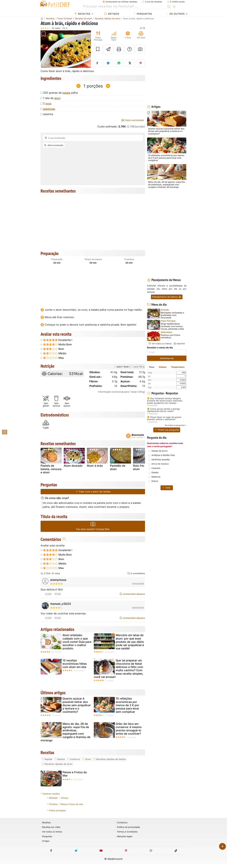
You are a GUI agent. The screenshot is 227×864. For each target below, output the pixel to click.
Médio (62, 353)
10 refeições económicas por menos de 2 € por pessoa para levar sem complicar (127, 705)
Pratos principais (57, 810)
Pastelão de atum (117, 467)
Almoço (64, 798)
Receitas (83, 13)
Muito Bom (65, 344)
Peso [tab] (151, 367)
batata (66, 92)
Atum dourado (73, 465)
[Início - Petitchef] (42, 18)
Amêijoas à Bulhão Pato (163, 455)
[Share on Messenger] (108, 63)
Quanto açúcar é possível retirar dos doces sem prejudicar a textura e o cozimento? (77, 705)
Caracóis (155, 468)
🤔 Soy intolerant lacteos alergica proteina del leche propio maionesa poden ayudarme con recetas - (164, 400)
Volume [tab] (163, 367)
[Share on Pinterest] (140, 63)
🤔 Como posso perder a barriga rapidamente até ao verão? (163, 410)
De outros (177, 13)
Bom (61, 348)
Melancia (155, 476)
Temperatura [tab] (177, 367)
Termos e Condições (127, 831)
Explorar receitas (51, 793)
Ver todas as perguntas (175, 425)
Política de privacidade (128, 827)
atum (57, 98)
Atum (88, 759)
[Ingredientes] (4, 432)
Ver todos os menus (161, 343)
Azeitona (75, 759)
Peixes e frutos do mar (71, 804)
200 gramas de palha (60, 92)
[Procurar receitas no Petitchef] (169, 6)
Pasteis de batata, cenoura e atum (51, 469)
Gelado (155, 472)
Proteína (53, 804)
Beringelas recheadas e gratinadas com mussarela (172, 315)
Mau (61, 357)
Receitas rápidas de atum (59, 764)
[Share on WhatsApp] (119, 63)
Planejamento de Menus (165, 296)
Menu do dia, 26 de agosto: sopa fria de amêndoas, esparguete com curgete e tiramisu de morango (65, 732)
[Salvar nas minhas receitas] (98, 49)
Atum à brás (95, 465)
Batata (61, 759)
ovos (48, 103)
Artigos (113, 13)
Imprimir (180, 343)
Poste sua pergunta (168, 429)
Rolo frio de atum (140, 467)
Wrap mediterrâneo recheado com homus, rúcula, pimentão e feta (172, 326)
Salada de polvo (159, 450)
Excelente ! (65, 340)
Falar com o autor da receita (94, 491)
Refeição (53, 798)
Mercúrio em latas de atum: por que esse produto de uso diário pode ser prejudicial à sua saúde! (130, 641)
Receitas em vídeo (51, 827)
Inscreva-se (167, 358)
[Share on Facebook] (97, 63)
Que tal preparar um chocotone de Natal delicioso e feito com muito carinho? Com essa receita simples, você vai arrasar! (118, 669)
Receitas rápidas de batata (111, 759)
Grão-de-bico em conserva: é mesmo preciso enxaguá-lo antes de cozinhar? (129, 728)
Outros (154, 481)
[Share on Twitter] (129, 63)
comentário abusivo (133, 594)
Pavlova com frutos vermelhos (170, 336)
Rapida (48, 759)
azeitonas (49, 108)
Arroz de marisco (160, 463)
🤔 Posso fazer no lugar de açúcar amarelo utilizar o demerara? (164, 418)
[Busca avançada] (174, 7)
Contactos (122, 822)
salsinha (48, 114)
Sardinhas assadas (160, 459)
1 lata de (51, 98)
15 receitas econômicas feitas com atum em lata (75, 664)
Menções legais (124, 836)
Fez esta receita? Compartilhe (92, 529)
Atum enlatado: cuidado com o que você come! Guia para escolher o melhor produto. (77, 641)
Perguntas (144, 13)
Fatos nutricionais (134, 120)
